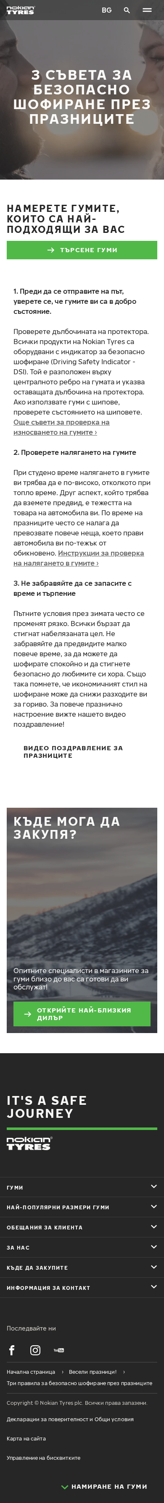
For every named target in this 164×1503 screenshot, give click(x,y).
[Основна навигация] (147, 10)
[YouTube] (59, 1350)
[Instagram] (35, 1350)
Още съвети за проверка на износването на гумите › (61, 427)
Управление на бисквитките (43, 1458)
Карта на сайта (26, 1438)
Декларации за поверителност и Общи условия (70, 1419)
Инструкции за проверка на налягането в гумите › (78, 558)
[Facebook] (12, 1350)
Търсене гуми (88, 249)
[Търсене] (127, 10)
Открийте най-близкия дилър (84, 1013)
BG (107, 10)
